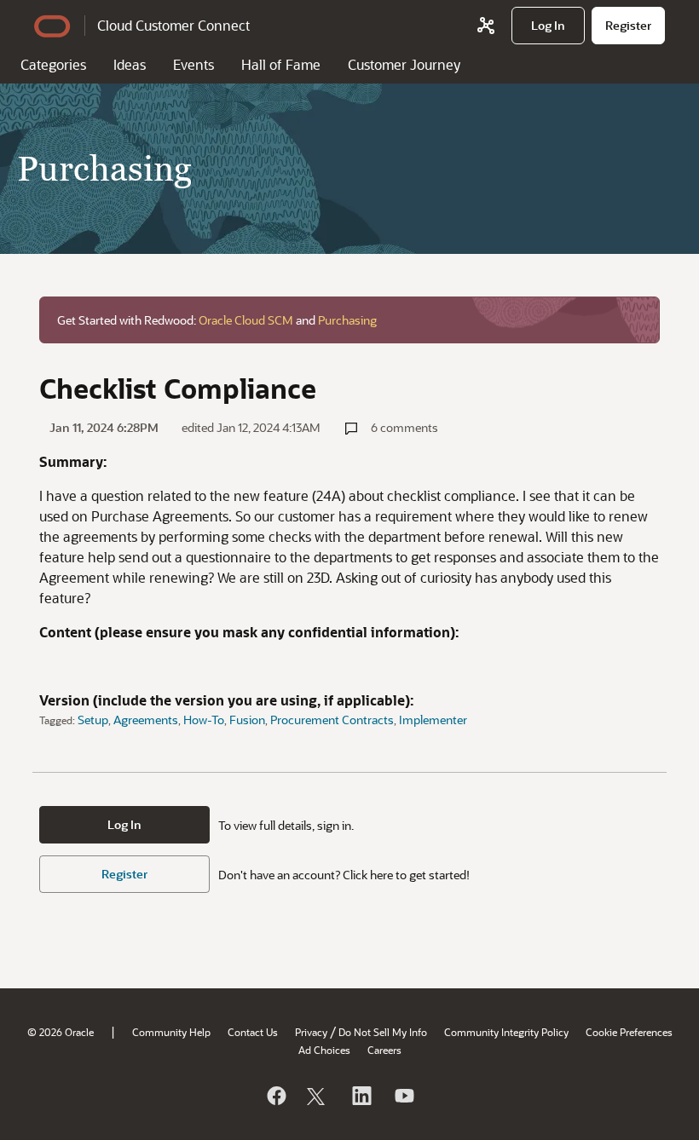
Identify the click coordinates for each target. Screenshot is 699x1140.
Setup (93, 719)
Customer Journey (404, 64)
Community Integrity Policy (506, 1032)
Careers (384, 1050)
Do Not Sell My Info (382, 1032)
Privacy (311, 1032)
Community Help (171, 1032)
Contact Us (253, 1032)
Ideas (129, 64)
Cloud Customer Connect (173, 25)
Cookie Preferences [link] (629, 1032)
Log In (124, 824)
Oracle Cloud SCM (246, 320)
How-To (203, 719)
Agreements (145, 719)
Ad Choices (324, 1050)
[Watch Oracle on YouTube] (403, 1095)
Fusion (247, 719)
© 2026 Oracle (60, 1032)
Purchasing (347, 320)
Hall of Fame (281, 64)
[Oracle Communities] (486, 25)
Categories (53, 64)
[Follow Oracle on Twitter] (318, 1095)
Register (124, 874)
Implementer (433, 719)
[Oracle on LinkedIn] (361, 1095)
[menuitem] (548, 25)
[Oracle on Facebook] (275, 1095)
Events (193, 64)
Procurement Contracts (332, 719)
